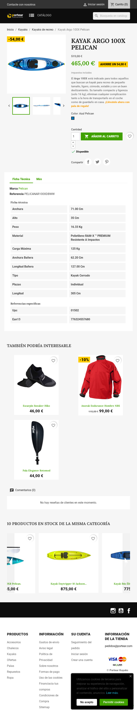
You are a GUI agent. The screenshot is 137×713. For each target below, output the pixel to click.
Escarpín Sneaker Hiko (36, 405)
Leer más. (112, 693)
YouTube (121, 613)
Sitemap (44, 707)
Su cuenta (80, 634)
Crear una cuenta (82, 660)
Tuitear (97, 161)
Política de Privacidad (45, 657)
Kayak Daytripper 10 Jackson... (69, 583)
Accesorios (14, 642)
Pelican (23, 188)
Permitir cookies (113, 702)
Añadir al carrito (102, 136)
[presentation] (10, 563)
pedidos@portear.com (118, 646)
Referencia (17, 194)
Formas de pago (49, 671)
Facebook (128, 613)
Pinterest (106, 161)
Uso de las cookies (50, 677)
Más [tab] (39, 179)
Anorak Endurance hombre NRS (100, 405)
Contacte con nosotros (21, 4)
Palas (10, 666)
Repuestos (13, 671)
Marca (14, 188)
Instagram (113, 613)
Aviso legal (46, 648)
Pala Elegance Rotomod (36, 470)
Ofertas (11, 660)
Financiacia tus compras (48, 686)
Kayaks (11, 654)
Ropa (10, 677)
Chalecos (13, 648)
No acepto (86, 702)
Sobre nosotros (48, 666)
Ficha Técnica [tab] (21, 179)
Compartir (88, 161)
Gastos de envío (49, 642)
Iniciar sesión (79, 654)
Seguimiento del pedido (81, 645)
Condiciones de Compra (48, 698)
